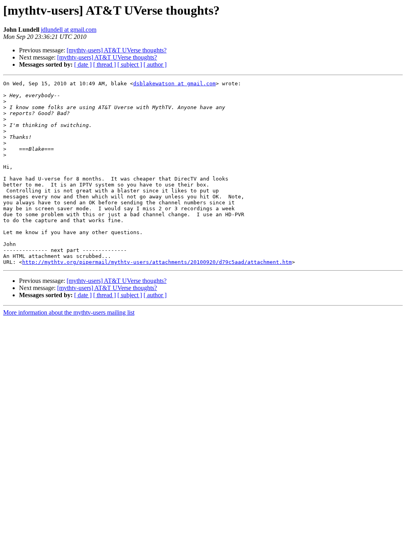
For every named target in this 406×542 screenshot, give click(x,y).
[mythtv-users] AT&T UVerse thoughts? (117, 50)
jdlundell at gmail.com (68, 29)
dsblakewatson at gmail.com (174, 83)
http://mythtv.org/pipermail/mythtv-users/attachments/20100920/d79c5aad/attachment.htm (157, 262)
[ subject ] (129, 64)
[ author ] (155, 64)
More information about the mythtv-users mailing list (68, 312)
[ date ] (83, 64)
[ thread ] (104, 64)
